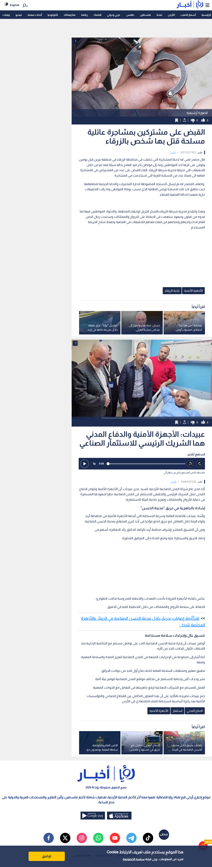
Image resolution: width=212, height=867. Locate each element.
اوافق (46, 856)
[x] (65, 838)
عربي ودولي (113, 14)
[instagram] (82, 838)
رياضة (84, 14)
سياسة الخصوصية (134, 859)
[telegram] (131, 838)
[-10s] (190, 463)
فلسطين (145, 14)
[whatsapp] (98, 838)
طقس (130, 14)
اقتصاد (97, 14)
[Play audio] (84, 464)
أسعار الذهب (188, 14)
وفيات (6, 14)
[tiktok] (148, 838)
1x (94, 463)
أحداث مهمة (35, 14)
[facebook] (48, 838)
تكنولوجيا (53, 14)
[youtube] (115, 838)
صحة (159, 14)
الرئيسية (206, 14)
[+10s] (199, 463)
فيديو (19, 14)
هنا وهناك (69, 14)
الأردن (171, 14)
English (14, 5)
